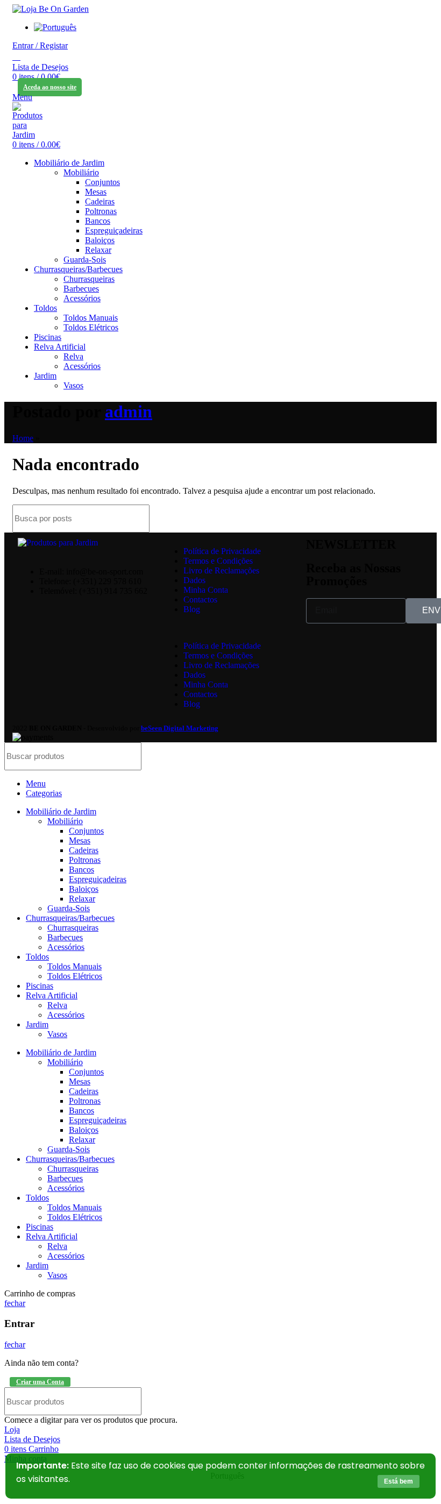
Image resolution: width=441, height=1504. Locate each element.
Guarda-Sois (84, 259)
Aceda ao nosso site (49, 87)
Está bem (398, 1481)
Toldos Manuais (90, 317)
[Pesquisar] (16, 56)
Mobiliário (81, 172)
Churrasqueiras (89, 278)
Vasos (73, 385)
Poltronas (101, 211)
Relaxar (98, 249)
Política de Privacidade (222, 551)
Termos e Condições (218, 560)
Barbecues (81, 288)
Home (22, 438)
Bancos (97, 220)
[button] (228, 628)
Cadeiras (100, 201)
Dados (194, 580)
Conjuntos (102, 182)
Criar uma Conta (40, 1382)
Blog (191, 609)
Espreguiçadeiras (114, 230)
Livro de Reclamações (221, 570)
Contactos (200, 599)
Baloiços (100, 240)
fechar (14, 1303)
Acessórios (82, 298)
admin (128, 411)
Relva (73, 356)
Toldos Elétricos (90, 327)
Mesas (95, 191)
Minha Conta (205, 589)
